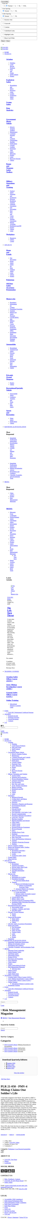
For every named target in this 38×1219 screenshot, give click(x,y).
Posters (12, 496)
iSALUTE (7, 1209)
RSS (5, 1044)
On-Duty (21, 1048)
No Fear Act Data (9, 1211)
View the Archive (19, 1073)
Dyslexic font (8, 20)
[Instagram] (13, 1172)
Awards (20, 1051)
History (6, 1161)
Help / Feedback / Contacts (12, 1179)
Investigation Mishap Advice (13, 444)
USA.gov (7, 1214)
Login (2, 731)
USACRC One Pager (10, 1159)
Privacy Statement (13, 1217)
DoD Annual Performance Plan (13, 1201)
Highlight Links (9, 34)
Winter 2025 (10, 1065)
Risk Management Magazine (14, 499)
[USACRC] (4, 47)
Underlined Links (9, 31)
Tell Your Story (5, 1079)
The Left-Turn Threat (10, 612)
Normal (10, 6)
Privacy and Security (10, 1212)
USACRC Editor (10, 598)
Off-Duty (21, 1049)
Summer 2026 (11, 1063)
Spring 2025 (10, 1068)
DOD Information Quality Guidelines (15, 1202)
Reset (3, 41)
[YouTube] (9, 1172)
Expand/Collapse (12, 1044)
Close (8, 41)
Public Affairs (8, 1182)
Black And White (9, 38)
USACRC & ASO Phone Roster (14, 1181)
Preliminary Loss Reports (15, 1149)
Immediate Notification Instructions (13, 439)
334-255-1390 (23, 1189)
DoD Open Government (11, 1204)
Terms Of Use (23, 1217)
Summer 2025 (11, 1066)
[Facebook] (6, 1172)
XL (20, 6)
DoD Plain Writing (9, 1206)
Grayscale (7, 23)
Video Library (12, 494)
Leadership (7, 1163)
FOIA (6, 1207)
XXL (24, 6)
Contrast (6, 27)
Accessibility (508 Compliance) (13, 1199)
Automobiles (26, 1149)
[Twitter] (2, 1172)
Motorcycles (14, 594)
